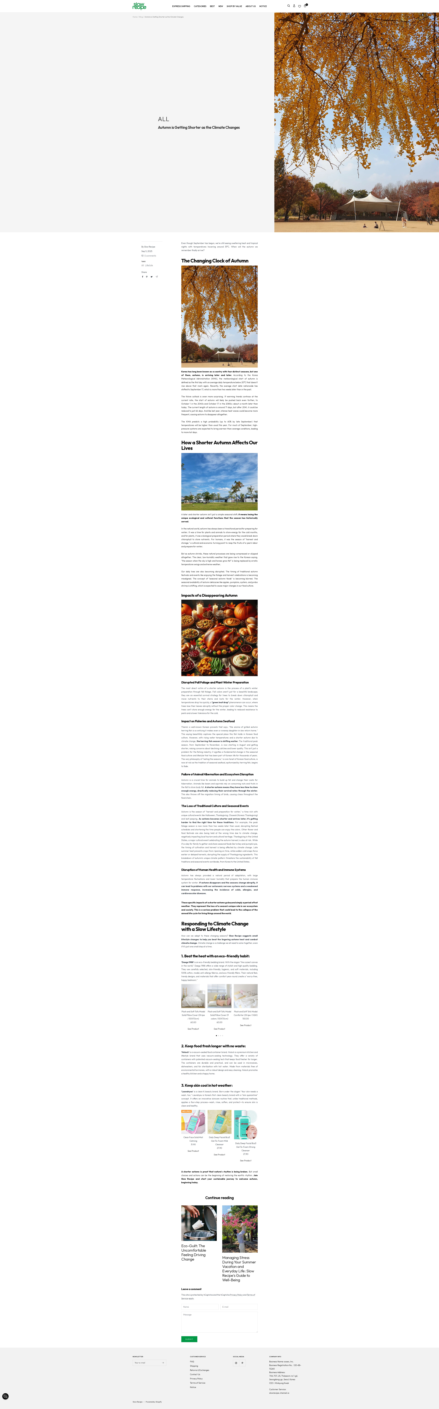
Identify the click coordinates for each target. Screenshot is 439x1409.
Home (135, 17)
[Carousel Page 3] (220, 1035)
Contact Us (195, 1374)
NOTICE (263, 6)
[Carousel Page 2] (218, 1035)
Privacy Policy (236, 1295)
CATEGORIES (200, 6)
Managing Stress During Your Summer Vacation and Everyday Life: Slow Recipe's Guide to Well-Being (239, 1268)
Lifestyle (149, 265)
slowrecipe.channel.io (279, 1393)
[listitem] (142, 277)
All (163, 119)
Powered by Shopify (154, 1402)
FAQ (192, 1361)
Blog (141, 17)
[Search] (288, 6)
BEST (212, 6)
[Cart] (305, 6)
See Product (193, 1029)
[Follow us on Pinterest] (242, 1363)
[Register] (163, 1363)
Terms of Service (197, 1383)
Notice (193, 1387)
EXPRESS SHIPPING (181, 6)
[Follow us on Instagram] (236, 1363)
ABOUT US (251, 6)
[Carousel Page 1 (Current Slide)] (216, 1035)
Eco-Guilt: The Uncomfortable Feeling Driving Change (193, 1252)
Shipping (194, 1366)
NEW (220, 6)
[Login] (294, 6)
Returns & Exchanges (199, 1370)
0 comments (150, 255)
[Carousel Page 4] (222, 1035)
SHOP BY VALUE (234, 6)
